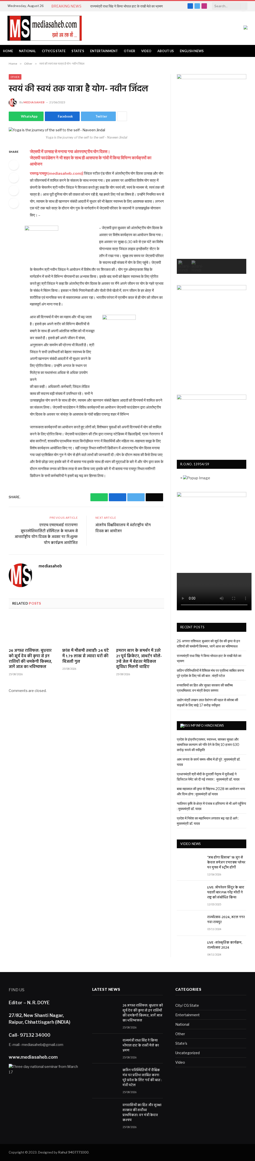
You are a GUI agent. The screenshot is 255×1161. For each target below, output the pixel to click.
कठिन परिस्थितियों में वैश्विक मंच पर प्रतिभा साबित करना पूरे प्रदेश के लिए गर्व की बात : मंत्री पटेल (142, 1078)
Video (146, 51)
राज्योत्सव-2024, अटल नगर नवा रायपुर (226, 920)
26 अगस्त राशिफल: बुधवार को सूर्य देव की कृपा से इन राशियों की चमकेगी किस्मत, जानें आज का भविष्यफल (30, 659)
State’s (77, 51)
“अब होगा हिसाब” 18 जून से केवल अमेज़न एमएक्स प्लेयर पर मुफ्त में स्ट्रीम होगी (226, 862)
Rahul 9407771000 (73, 1152)
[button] (184, 266)
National (27, 51)
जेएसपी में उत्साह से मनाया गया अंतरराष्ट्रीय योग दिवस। (70, 151)
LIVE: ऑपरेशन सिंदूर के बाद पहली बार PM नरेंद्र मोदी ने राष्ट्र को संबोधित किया (225, 892)
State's (181, 1043)
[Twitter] (14, 190)
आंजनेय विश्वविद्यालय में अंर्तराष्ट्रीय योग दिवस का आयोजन (123, 528)
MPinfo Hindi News (207, 725)
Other (129, 51)
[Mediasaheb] (44, 28)
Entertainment (104, 51)
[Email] (14, 203)
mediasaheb (34, 102)
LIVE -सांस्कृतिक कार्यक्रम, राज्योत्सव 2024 (224, 945)
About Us (165, 51)
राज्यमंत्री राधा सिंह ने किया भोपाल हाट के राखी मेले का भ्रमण (126, 6)
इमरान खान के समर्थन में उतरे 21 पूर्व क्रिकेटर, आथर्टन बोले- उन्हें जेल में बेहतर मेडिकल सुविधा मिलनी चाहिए (139, 659)
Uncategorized (187, 1053)
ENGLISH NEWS (192, 51)
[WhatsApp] (14, 165)
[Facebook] (14, 178)
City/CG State (53, 51)
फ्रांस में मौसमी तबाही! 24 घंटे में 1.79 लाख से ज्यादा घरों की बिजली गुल (85, 656)
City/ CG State (187, 1005)
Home (8, 51)
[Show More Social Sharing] (122, 116)
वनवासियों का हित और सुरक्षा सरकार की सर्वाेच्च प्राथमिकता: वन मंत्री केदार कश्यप (142, 1113)
